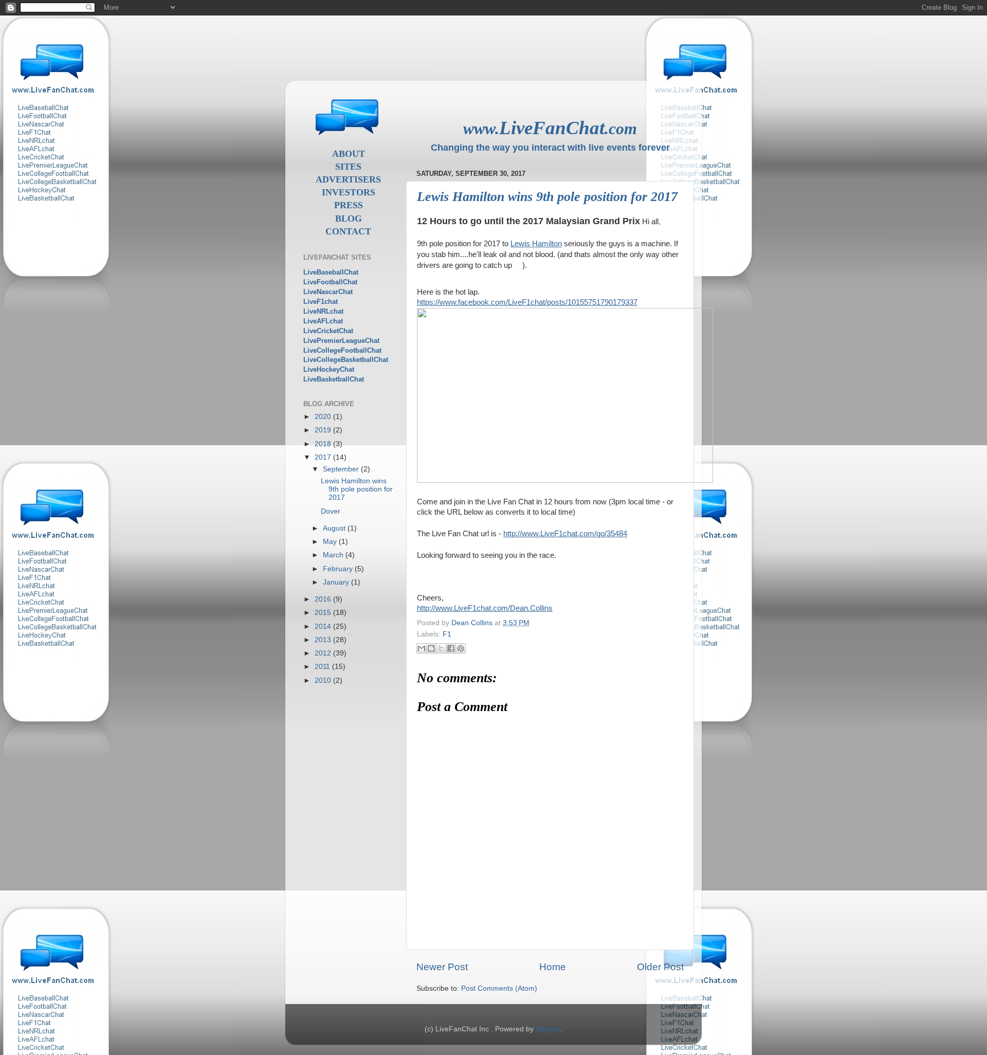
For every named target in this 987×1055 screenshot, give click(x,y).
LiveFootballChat (330, 282)
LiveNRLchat (323, 311)
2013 (324, 640)
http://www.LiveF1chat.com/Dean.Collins (485, 608)
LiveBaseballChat (330, 272)
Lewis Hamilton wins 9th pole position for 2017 (357, 489)
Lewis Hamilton (536, 244)
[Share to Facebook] (451, 648)
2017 (324, 457)
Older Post (660, 966)
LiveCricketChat (328, 331)
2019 (324, 430)
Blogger (548, 1029)
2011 (323, 666)
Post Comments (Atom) (499, 988)
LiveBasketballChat (333, 379)
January (337, 582)
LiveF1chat (320, 301)
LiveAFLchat (323, 321)
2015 (324, 612)
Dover (330, 511)
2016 (324, 599)
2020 (324, 417)
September (342, 469)
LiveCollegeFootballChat (342, 350)
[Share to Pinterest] (460, 648)
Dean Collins (473, 623)
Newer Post (442, 966)
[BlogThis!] (431, 648)
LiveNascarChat (328, 292)
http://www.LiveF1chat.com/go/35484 (565, 534)
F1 (447, 634)
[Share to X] (441, 648)
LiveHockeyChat (328, 369)
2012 (324, 653)
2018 (324, 444)
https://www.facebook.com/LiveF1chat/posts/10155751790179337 (527, 302)
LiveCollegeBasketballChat (345, 359)
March (334, 555)
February (339, 569)
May (331, 541)
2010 (324, 680)
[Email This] (421, 648)
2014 (324, 626)
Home (552, 966)
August (335, 528)
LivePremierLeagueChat (341, 340)
